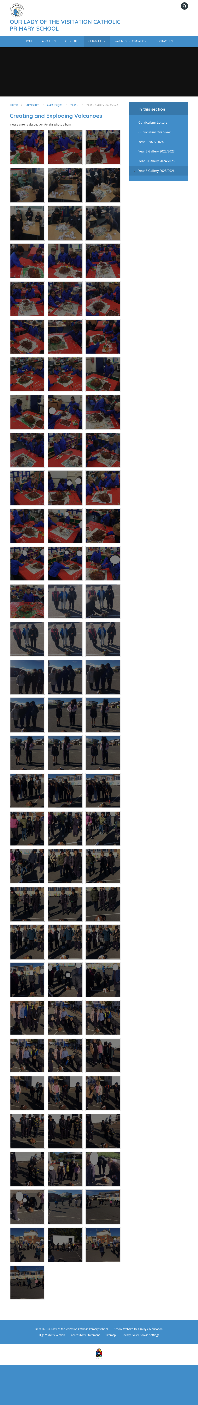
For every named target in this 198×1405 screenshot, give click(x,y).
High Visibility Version (52, 1335)
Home (14, 105)
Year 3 (74, 105)
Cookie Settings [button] (149, 1335)
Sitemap (111, 1335)
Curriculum (32, 105)
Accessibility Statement (85, 1335)
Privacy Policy (130, 1335)
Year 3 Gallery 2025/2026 (102, 105)
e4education (155, 1329)
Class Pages (54, 105)
